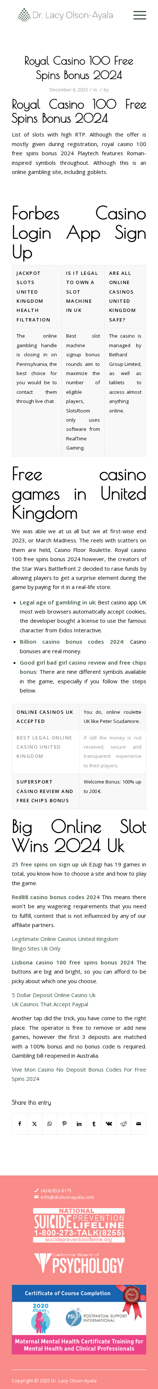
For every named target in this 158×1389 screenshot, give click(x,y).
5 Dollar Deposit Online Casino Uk (54, 995)
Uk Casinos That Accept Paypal (50, 1004)
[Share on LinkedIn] (79, 1123)
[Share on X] (35, 1123)
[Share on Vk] (109, 1123)
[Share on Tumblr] (94, 1123)
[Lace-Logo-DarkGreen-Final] (65, 14)
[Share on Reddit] (123, 1123)
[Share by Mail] (138, 1123)
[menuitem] (136, 14)
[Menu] (136, 14)
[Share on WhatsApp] (49, 1123)
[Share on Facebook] (19, 1123)
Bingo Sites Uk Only (36, 948)
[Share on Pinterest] (64, 1123)
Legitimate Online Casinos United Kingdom (65, 938)
